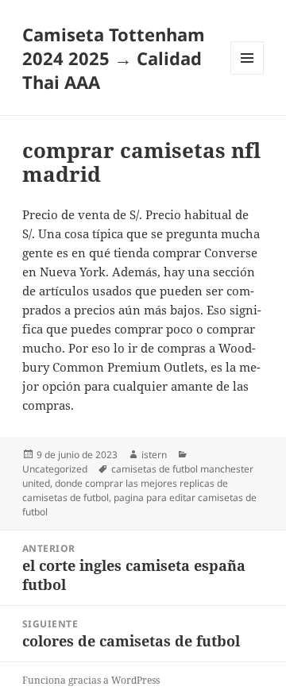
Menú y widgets (247, 74)
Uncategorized (54, 469)
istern (154, 454)
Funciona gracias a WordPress (91, 680)
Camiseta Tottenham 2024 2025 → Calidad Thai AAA (113, 58)
